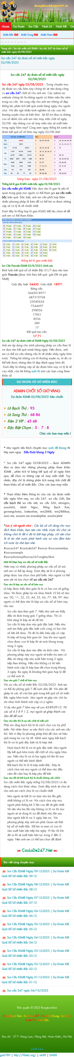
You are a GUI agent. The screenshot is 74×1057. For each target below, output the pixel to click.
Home (5, 26)
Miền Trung (27, 34)
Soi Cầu (33, 26)
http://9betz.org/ (25, 1055)
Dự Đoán (18, 26)
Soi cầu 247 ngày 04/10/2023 (27, 990)
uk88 (43, 1055)
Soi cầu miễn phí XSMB (25, 48)
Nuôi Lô (47, 26)
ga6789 (5, 1055)
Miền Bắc (8, 34)
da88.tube (37, 1049)
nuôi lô (35, 371)
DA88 (53, 1055)
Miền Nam (47, 34)
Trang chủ (6, 48)
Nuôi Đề (61, 26)
